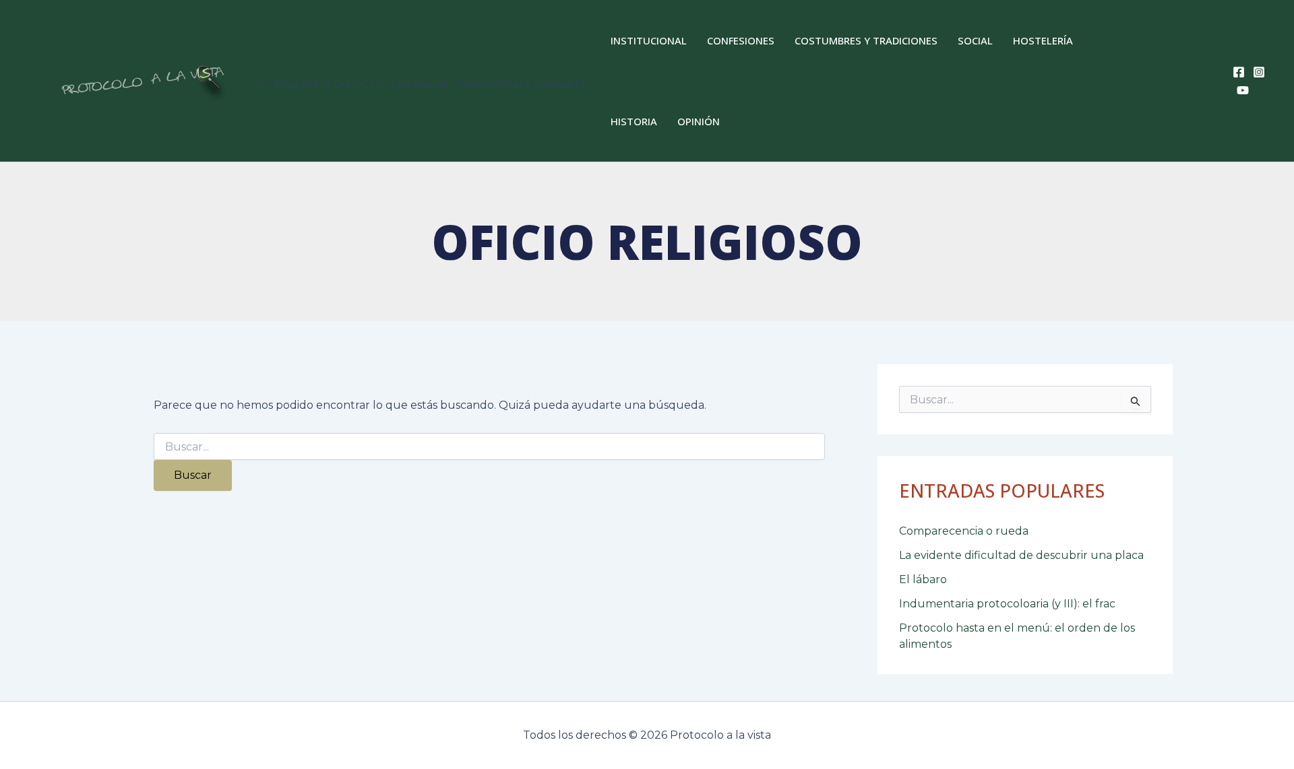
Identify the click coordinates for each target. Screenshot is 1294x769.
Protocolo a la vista (362, 73)
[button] (1180, 81)
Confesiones (740, 40)
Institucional (649, 40)
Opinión (698, 121)
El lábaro (923, 579)
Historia (634, 121)
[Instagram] (1259, 72)
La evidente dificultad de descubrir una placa (1021, 555)
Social (975, 40)
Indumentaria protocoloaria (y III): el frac (1007, 603)
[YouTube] (1243, 90)
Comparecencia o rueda (963, 531)
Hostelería (1043, 40)
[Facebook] (1239, 72)
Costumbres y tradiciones (866, 40)
